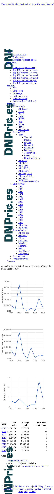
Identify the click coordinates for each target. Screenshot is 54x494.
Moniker (22, 243)
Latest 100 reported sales (24, 67)
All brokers (23, 233)
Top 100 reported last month (25, 78)
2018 (20, 202)
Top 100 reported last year (24, 83)
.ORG (21, 116)
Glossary (29, 489)
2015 (20, 209)
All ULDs (23, 165)
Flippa (21, 238)
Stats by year (18, 184)
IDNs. (21, 127)
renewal (37, 466)
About (29, 486)
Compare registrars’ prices (24, 60)
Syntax (38, 489)
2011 (20, 220)
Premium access (20, 98)
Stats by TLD (19, 132)
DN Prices (19, 486)
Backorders (18, 91)
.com (20, 134)
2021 (20, 194)
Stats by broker (19, 230)
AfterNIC (22, 235)
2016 (20, 207)
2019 (20, 199)
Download (12, 62)
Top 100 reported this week (25, 70)
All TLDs (22, 109)
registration (28, 466)
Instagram (23, 491)
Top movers (29, 153)
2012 (20, 217)
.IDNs (21, 124)
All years (22, 225)
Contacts (11, 261)
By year (27, 142)
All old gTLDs (25, 173)
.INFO (21, 119)
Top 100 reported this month (25, 75)
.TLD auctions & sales (28, 181)
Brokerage (17, 93)
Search (10, 52)
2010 (20, 222)
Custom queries (20, 96)
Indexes (27, 140)
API (14, 88)
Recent (10, 65)
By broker (28, 147)
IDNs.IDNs (23, 129)
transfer (45, 466)
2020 (20, 196)
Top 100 (28, 137)
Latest (27, 155)
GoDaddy (23, 240)
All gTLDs (23, 171)
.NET (21, 114)
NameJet (22, 246)
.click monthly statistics (17, 460)
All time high (19, 106)
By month (28, 145)
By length (28, 150)
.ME (20, 122)
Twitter (32, 491)
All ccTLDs (23, 168)
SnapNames (23, 251)
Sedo (20, 248)
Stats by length (19, 256)
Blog (40, 486)
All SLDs (22, 163)
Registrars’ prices (32, 158)
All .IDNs (23, 178)
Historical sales (19, 54)
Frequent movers (20, 258)
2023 (20, 189)
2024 (20, 186)
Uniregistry (23, 253)
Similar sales (18, 57)
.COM (21, 111)
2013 (20, 215)
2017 (20, 204)
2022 (20, 191)
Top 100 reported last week (25, 72)
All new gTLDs (25, 176)
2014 (20, 212)
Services (11, 85)
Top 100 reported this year (25, 80)
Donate (20, 489)
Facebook (46, 489)
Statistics (11, 103)
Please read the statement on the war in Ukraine (22, 4)
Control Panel (9, 489)
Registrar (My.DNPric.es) (24, 101)
